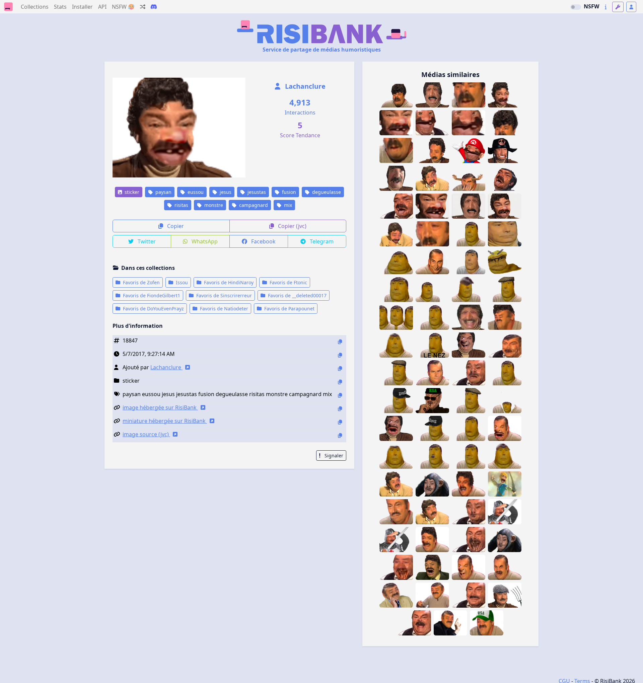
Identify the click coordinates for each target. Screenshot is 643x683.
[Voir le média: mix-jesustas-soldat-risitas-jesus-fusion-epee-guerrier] (504, 511)
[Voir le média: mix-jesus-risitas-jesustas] (468, 595)
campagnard (253, 205)
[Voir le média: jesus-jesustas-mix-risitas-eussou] (432, 567)
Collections (35, 6)
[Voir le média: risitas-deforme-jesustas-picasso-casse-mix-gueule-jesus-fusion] (432, 511)
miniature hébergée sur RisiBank (165, 421)
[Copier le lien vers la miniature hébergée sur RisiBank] (340, 422)
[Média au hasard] (142, 6)
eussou (195, 192)
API (102, 6)
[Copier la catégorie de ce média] (340, 382)
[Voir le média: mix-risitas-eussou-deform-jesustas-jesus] (504, 428)
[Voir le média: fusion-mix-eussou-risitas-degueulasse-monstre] (396, 206)
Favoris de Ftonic (287, 282)
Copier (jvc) (291, 226)
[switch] (575, 7)
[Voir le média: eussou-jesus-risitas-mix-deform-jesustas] (396, 428)
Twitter (146, 241)
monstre (213, 205)
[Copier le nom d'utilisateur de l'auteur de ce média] (340, 368)
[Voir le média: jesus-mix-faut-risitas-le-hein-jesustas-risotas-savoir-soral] (450, 622)
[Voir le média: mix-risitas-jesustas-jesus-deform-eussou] (468, 567)
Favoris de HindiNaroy (228, 282)
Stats (60, 6)
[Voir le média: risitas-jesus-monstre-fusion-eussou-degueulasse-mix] (432, 150)
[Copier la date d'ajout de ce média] (340, 355)
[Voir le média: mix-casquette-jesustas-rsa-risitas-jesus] (486, 622)
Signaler (333, 455)
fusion (288, 192)
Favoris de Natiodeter (223, 308)
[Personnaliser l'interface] (618, 7)
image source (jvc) (146, 434)
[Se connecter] (631, 7)
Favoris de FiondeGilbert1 (151, 295)
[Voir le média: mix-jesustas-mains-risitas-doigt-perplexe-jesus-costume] (396, 595)
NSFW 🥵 (123, 6)
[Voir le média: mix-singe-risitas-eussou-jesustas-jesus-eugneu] (432, 484)
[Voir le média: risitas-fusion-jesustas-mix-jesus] (504, 567)
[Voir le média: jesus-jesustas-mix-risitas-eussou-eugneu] (468, 539)
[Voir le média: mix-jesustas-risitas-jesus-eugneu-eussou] (396, 567)
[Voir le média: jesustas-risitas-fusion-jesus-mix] (396, 511)
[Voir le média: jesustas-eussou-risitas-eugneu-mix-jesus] (468, 511)
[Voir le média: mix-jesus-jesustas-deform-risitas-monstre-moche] (468, 484)
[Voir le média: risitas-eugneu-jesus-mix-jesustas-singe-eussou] (504, 539)
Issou (181, 282)
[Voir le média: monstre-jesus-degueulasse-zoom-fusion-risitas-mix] (432, 233)
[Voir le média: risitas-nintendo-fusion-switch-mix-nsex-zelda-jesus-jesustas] (504, 484)
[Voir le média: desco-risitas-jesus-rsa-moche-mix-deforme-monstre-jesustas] (504, 345)
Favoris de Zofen (141, 282)
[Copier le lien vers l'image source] (340, 435)
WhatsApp (204, 241)
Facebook (263, 241)
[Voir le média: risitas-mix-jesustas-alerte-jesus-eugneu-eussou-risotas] (468, 372)
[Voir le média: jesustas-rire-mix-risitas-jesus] (432, 595)
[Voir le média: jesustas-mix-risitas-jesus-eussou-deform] (432, 539)
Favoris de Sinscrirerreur (223, 295)
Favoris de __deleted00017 (297, 295)
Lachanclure (304, 86)
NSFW (591, 6)
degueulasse (326, 192)
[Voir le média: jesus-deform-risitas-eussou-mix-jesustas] (468, 345)
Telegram (321, 241)
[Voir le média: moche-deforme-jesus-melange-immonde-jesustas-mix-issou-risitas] (414, 622)
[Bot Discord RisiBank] (153, 6)
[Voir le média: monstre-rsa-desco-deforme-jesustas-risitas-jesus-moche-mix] (432, 400)
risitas (180, 205)
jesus (224, 192)
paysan (162, 192)
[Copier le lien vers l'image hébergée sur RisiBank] (340, 408)
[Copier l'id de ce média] (340, 341)
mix (287, 205)
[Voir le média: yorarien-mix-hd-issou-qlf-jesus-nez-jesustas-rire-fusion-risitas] (432, 261)
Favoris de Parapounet (288, 308)
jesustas (256, 192)
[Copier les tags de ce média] (340, 395)
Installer (82, 6)
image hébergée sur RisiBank (160, 407)
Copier (175, 226)
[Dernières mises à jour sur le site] (606, 7)
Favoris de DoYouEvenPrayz (153, 308)
